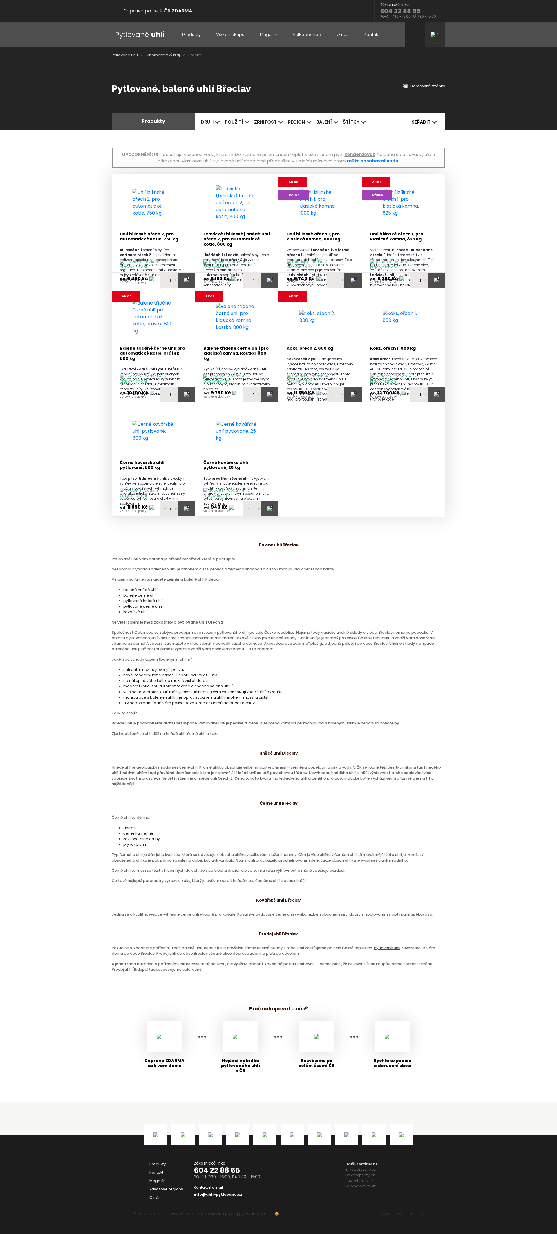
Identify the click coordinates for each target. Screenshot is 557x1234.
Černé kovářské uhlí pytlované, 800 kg (142, 465)
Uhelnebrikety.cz (359, 1180)
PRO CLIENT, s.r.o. (409, 1213)
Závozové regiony (166, 1189)
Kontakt (372, 34)
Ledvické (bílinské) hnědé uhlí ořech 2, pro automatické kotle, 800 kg (236, 239)
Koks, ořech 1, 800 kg (393, 348)
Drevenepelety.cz (360, 1175)
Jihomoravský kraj (163, 54)
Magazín (268, 34)
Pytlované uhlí (125, 54)
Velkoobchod (307, 34)
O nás (342, 34)
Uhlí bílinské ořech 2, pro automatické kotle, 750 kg (149, 237)
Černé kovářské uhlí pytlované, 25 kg (225, 465)
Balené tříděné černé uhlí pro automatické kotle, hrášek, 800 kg (152, 353)
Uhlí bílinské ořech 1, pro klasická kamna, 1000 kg (313, 237)
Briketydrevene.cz (360, 1169)
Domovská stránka (427, 86)
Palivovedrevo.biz (360, 1186)
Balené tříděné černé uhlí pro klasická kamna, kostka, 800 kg (236, 353)
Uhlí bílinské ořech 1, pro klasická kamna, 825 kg (396, 237)
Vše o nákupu (230, 34)
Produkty (191, 34)
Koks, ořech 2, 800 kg (310, 348)
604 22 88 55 (217, 1170)
